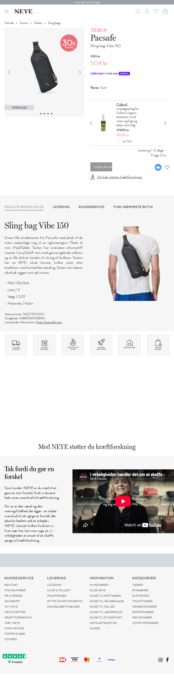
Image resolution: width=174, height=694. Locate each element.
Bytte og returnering (64, 601)
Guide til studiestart (106, 617)
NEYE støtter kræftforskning (18, 614)
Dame (24, 23)
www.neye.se (14, 628)
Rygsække (140, 590)
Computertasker (145, 622)
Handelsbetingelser (63, 606)
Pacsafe (103, 37)
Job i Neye (12, 622)
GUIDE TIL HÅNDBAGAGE (107, 601)
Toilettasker (142, 601)
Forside (9, 23)
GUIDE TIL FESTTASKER (105, 595)
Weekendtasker (144, 606)
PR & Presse (13, 595)
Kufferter (140, 595)
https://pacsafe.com (49, 322)
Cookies (11, 639)
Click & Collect (59, 590)
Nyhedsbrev (99, 584)
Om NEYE (11, 606)
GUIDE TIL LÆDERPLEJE (106, 612)
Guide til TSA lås (102, 606)
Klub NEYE (98, 590)
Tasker (38, 23)
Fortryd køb (15, 633)
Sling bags (54, 23)
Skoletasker (142, 617)
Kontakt (11, 584)
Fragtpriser (57, 595)
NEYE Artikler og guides (103, 625)
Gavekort (12, 601)
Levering (54, 584)
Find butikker (15, 590)
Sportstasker (143, 612)
